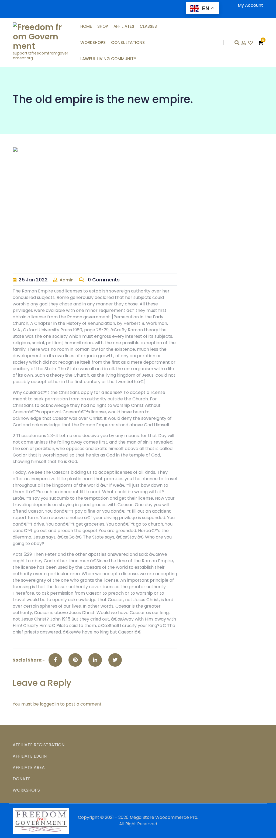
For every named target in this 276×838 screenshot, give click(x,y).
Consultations (128, 42)
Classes (148, 26)
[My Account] (244, 43)
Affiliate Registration (38, 745)
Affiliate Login (30, 756)
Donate (21, 779)
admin (67, 280)
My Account (250, 5)
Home (86, 26)
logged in (49, 704)
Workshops (93, 42)
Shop (102, 26)
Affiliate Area (29, 767)
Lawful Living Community (108, 59)
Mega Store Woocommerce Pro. (164, 817)
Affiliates (123, 26)
